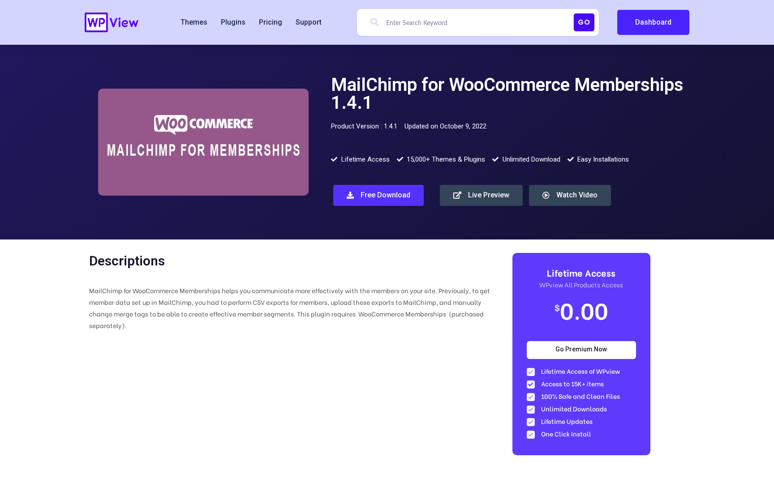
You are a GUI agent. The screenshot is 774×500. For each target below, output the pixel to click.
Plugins (233, 22)
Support (309, 22)
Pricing (270, 22)
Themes (194, 22)
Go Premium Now (581, 349)
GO (584, 22)
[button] (653, 22)
